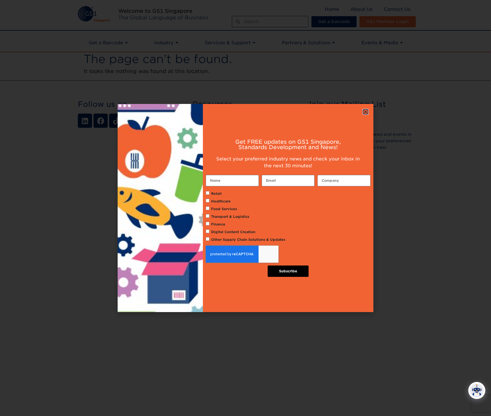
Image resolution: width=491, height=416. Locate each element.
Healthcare (221, 201)
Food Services (224, 209)
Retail (216, 193)
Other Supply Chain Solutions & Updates (248, 239)
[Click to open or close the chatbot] (476, 390)
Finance (218, 224)
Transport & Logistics (230, 216)
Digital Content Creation (233, 232)
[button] (365, 112)
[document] (245, 208)
